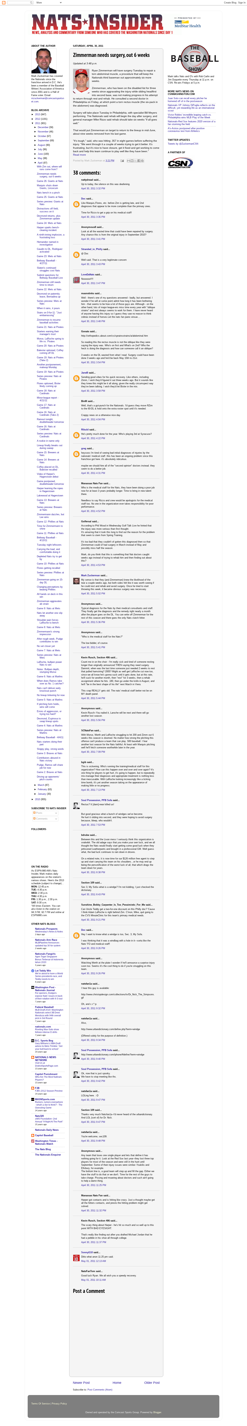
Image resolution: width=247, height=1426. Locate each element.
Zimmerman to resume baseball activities (49, 321)
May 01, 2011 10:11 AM (93, 1280)
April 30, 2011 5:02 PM (93, 593)
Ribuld (85, 429)
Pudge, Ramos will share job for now (50, 766)
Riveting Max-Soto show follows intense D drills (47, 1031)
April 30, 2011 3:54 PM (93, 362)
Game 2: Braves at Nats (49, 772)
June (41, 154)
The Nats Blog (43, 1149)
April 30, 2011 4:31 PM (93, 473)
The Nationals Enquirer (48, 1155)
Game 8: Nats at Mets (48, 627)
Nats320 (39, 1116)
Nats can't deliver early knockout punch (49, 689)
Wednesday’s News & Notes (49, 931)
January (42, 794)
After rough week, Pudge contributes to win (50, 640)
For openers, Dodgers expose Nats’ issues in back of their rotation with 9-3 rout (48, 996)
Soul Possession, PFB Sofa (96, 800)
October (42, 136)
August (42, 145)
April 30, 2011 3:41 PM (93, 239)
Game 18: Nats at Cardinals (46, 392)
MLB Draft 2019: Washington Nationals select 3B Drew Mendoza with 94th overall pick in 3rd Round (49, 1014)
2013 (38, 114)
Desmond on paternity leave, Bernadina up (48, 295)
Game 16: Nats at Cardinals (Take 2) (48, 413)
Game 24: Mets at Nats (49, 223)
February (43, 789)
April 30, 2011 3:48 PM (93, 321)
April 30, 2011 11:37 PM (93, 1242)
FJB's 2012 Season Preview (49, 1091)
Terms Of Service (40, 1403)
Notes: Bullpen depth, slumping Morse (48, 670)
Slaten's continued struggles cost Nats (48, 269)
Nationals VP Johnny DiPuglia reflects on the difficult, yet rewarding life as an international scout (191, 108)
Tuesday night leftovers (49, 545)
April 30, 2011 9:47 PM (93, 1100)
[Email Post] (122, 160)
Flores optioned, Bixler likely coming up (48, 384)
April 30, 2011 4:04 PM (93, 419)
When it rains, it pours (48, 308)
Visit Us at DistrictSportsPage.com (46, 1064)
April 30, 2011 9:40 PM (93, 1059)
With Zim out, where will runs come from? (49, 168)
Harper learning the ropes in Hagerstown (50, 489)
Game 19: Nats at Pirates (50, 372)
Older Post (152, 1383)
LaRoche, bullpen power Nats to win (49, 663)
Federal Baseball (44, 1007)
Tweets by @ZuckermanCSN (183, 144)
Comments (41, 819)
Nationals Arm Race (46, 940)
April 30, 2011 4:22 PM (93, 438)
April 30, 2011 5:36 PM (93, 622)
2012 (38, 119)
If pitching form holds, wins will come (48, 705)
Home (117, 1383)
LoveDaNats (87, 274)
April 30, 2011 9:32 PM (93, 1008)
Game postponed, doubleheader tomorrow (50, 482)
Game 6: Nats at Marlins (50, 676)
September (44, 140)
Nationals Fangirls (45, 954)
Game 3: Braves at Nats (49, 753)
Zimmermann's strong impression (48, 633)
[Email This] (128, 160)
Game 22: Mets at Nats (49, 289)
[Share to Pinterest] (142, 160)
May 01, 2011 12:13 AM (93, 1261)
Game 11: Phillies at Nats (50, 533)
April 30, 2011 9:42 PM (93, 1081)
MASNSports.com (45, 1099)
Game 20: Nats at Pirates (50, 346)
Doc (83, 198)
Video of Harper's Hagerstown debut (47, 475)
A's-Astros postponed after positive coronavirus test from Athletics (186, 129)
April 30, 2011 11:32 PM (93, 1210)
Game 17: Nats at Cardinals (46, 406)
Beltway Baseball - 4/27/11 (46, 262)
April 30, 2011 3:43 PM (93, 264)
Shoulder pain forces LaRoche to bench (48, 621)
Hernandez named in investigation (47, 243)
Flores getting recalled (48, 568)
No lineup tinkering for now (51, 695)
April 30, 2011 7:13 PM (93, 790)
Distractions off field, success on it (48, 210)
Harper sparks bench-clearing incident (48, 229)
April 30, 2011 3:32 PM (93, 188)
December (43, 127)
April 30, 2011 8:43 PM (93, 894)
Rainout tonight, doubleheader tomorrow (50, 420)
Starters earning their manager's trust (48, 332)
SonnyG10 (87, 1252)
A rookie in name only (48, 441)
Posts (38, 813)
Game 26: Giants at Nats (50, 181)
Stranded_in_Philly (92, 249)
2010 (38, 799)
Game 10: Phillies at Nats (50, 563)
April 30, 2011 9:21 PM (93, 920)
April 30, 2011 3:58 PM (93, 391)
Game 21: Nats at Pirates (50, 327)
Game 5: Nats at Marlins (50, 700)
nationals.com (43, 1026)
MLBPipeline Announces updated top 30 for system (47, 944)
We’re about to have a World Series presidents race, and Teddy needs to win (49, 976)
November (43, 131)
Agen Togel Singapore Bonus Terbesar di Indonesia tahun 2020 (49, 959)
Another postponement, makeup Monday (49, 366)
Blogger (157, 1412)
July (40, 149)
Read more (79, 154)
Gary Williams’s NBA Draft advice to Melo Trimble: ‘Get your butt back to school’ (48, 1046)
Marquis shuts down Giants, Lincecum (47, 186)
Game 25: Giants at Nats (50, 197)
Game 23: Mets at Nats (49, 256)
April (40, 163)
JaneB (84, 373)
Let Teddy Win (43, 971)
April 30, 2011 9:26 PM (93, 948)
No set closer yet (46, 646)
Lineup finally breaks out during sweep (49, 446)
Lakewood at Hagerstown (50, 495)
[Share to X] (135, 160)
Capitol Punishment (46, 1074)
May (40, 158)
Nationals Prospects (46, 929)
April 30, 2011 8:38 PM (93, 872)
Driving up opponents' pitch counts (48, 778)
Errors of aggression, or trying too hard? (49, 712)
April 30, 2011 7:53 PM (93, 825)
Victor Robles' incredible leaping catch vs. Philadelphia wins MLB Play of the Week (190, 116)
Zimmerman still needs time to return (49, 283)
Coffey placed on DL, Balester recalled (48, 468)
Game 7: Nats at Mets (48, 650)
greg (83, 448)
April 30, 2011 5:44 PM (93, 698)
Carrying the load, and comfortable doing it (48, 550)
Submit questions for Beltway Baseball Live (50, 276)
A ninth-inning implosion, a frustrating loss (50, 236)
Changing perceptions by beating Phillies (50, 588)
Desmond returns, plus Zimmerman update (49, 217)
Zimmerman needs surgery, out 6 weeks (49, 175)
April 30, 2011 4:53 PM (93, 565)
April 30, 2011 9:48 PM (93, 1141)
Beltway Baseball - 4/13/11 (46, 539)
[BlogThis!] (132, 160)
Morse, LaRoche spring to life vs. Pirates (50, 340)
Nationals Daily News (47, 1130)
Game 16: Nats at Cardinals (46, 428)
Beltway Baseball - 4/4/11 (50, 737)
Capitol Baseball (44, 1135)
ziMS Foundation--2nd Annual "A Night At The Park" (49, 1120)
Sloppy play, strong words (50, 749)
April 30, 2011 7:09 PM (93, 752)
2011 (38, 123)
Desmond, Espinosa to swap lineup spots (49, 720)
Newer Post (81, 1383)
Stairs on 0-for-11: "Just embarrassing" (49, 314)
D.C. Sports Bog (44, 1040)
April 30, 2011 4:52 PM (93, 511)
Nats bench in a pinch (48, 192)
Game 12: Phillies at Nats (50, 521)
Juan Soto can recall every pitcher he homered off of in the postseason (187, 99)
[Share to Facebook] (139, 160)
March (41, 785)
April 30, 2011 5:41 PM (93, 647)
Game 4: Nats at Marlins (50, 725)
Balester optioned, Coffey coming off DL (50, 351)
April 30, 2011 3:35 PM (93, 217)
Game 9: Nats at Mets (48, 608)
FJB (37, 1088)
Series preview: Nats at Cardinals (49, 435)
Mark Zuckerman (90, 575)
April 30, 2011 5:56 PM (93, 720)
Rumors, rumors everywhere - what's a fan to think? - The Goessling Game (49, 1105)
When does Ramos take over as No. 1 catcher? (50, 682)
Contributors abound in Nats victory (48, 759)
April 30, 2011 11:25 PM (93, 1185)
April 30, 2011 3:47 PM (93, 283)
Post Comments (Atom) (100, 1390)
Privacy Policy (59, 1403)
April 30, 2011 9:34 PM (93, 1040)
